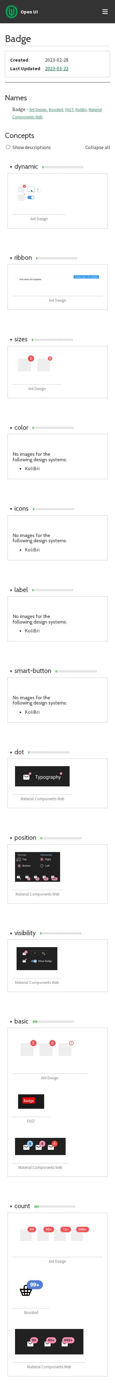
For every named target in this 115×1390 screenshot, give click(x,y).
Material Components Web (42, 798)
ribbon (20, 257)
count (19, 1205)
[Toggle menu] (105, 12)
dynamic (23, 166)
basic (19, 1021)
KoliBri (80, 109)
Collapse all (97, 147)
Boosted (56, 109)
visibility (22, 932)
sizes (18, 339)
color (18, 427)
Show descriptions (32, 147)
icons (19, 508)
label (18, 589)
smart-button (30, 670)
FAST (69, 109)
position (22, 837)
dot (16, 751)
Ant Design (38, 109)
